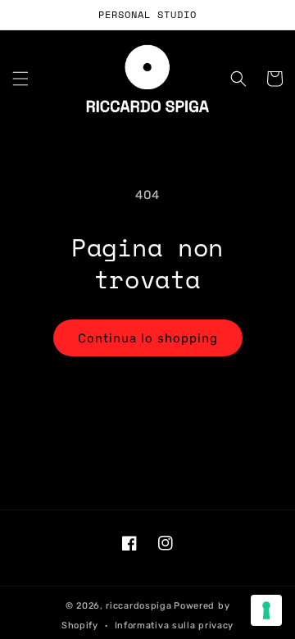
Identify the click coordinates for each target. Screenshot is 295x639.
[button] (20, 79)
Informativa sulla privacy (174, 625)
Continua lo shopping (148, 338)
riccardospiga (138, 605)
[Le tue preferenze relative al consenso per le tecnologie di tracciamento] (266, 610)
